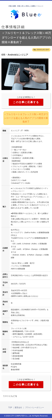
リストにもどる (10, 396)
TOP (10, 407)
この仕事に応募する (26, 102)
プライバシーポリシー (34, 407)
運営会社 (18, 407)
